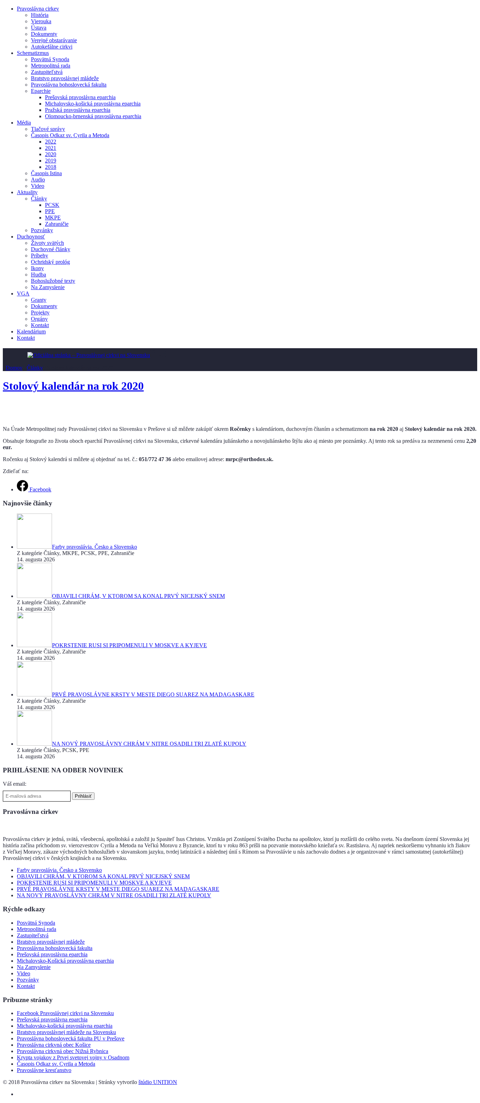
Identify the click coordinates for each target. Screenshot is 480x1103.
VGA (23, 294)
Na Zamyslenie (48, 287)
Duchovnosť (31, 237)
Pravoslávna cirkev (38, 9)
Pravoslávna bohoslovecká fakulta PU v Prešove (70, 1038)
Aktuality (27, 192)
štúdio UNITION (157, 1082)
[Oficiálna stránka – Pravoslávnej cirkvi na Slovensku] (88, 355)
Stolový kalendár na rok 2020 (73, 386)
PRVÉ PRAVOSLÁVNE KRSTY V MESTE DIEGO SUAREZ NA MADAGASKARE (118, 889)
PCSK (52, 205)
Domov (14, 368)
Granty (38, 300)
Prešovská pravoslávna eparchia (80, 97)
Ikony (37, 268)
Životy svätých (47, 243)
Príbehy (39, 256)
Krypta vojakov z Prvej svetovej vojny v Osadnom (73, 1057)
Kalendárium (31, 331)
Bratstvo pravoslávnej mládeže (65, 78)
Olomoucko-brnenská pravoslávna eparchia (93, 116)
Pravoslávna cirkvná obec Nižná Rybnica (62, 1051)
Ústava (38, 28)
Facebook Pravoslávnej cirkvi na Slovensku (65, 1013)
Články (39, 199)
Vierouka (41, 21)
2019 (50, 161)
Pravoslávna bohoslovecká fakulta (68, 85)
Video (37, 186)
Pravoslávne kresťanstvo (44, 1070)
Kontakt (40, 325)
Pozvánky (42, 230)
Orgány (39, 319)
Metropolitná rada (50, 66)
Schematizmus (33, 53)
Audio (38, 180)
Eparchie (41, 91)
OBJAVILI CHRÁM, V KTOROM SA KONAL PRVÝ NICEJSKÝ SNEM (103, 876)
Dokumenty (44, 34)
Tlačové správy (48, 129)
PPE (50, 211)
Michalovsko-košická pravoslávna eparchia (93, 104)
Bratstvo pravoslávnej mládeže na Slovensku (66, 1032)
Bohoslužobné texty (53, 281)
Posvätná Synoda (50, 59)
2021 (50, 148)
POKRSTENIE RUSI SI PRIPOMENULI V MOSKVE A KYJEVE (94, 883)
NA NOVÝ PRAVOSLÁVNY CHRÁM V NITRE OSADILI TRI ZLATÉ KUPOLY (114, 895)
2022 (50, 142)
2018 (50, 167)
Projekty (40, 312)
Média (24, 123)
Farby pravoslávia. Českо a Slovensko (59, 870)
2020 (50, 154)
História (39, 15)
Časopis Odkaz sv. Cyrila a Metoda (70, 135)
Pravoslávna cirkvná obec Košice (54, 1045)
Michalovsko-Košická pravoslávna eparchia (65, 961)
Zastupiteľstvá (47, 72)
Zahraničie (57, 224)
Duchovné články (50, 249)
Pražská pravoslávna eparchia (77, 110)
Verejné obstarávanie (54, 40)
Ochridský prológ (50, 262)
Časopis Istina (46, 173)
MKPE (53, 218)
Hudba (38, 275)
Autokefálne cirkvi (51, 47)
